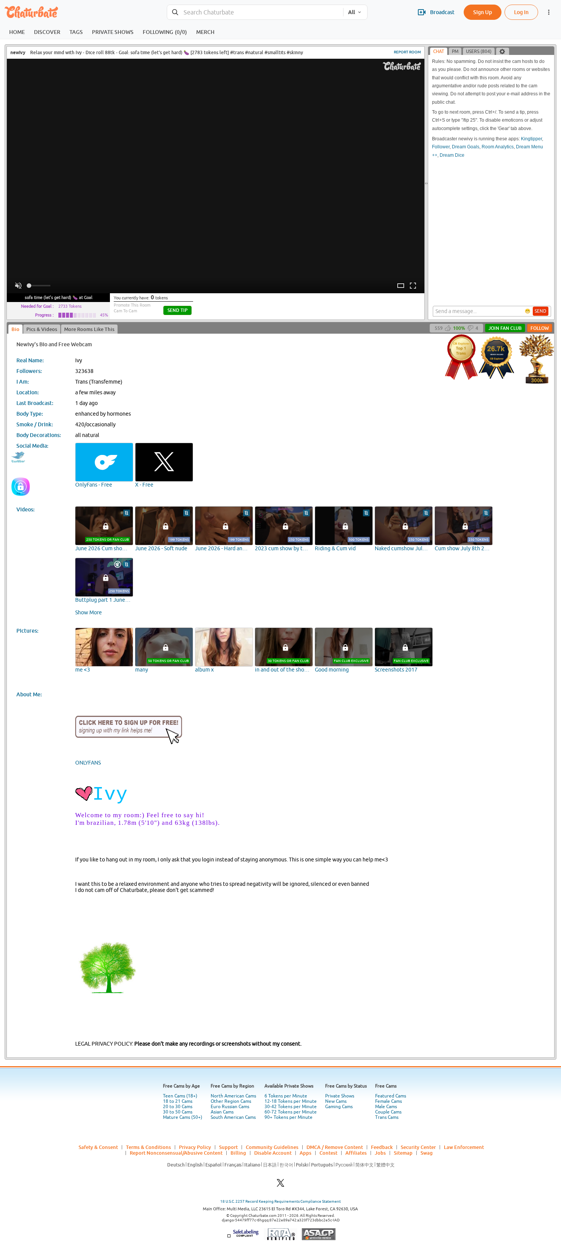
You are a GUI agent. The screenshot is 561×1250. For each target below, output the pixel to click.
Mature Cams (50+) (182, 1117)
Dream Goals (465, 146)
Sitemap (403, 1153)
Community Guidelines (272, 1147)
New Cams (336, 1101)
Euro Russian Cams (230, 1106)
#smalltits (274, 52)
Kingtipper (531, 138)
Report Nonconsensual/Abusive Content (176, 1153)
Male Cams (386, 1106)
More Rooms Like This (89, 329)
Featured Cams (390, 1096)
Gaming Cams (339, 1106)
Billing (238, 1153)
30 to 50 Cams (177, 1112)
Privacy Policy (195, 1147)
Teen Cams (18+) (180, 1096)
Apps (305, 1153)
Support (228, 1147)
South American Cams (233, 1117)
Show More (88, 612)
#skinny (295, 52)
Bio (15, 329)
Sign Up (482, 12)
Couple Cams (388, 1112)
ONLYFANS (88, 763)
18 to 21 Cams (177, 1101)
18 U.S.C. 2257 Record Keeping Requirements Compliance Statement (280, 1201)
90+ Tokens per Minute (288, 1117)
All (351, 12)
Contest (328, 1153)
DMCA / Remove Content (334, 1147)
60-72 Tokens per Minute (290, 1112)
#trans (237, 52)
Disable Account (273, 1153)
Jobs (380, 1153)
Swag (427, 1153)
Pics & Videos (41, 329)
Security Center (418, 1147)
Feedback (382, 1147)
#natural (254, 52)
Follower (441, 146)
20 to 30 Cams (177, 1106)
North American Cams (233, 1096)
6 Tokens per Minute (285, 1096)
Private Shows (339, 1096)
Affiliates (356, 1153)
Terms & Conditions (148, 1147)
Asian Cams (222, 1112)
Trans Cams (386, 1117)
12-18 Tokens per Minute (290, 1101)
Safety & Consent (98, 1147)
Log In (521, 12)
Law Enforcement (464, 1147)
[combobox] (255, 12)
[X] (280, 1185)
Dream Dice (452, 155)
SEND (540, 311)
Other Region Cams (231, 1101)
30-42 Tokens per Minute (290, 1106)
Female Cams (388, 1101)
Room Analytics (498, 146)
